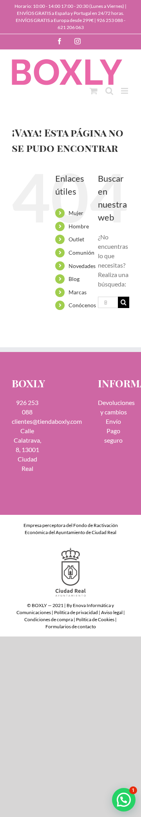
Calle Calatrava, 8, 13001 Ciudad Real (27, 449)
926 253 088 (110, 20)
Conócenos (82, 305)
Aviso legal (112, 612)
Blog (74, 278)
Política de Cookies (95, 619)
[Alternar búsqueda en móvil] (109, 91)
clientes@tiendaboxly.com (47, 421)
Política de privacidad (76, 612)
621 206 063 (71, 27)
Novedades (82, 266)
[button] (124, 800)
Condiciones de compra (48, 619)
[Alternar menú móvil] (125, 91)
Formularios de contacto (70, 626)
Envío (113, 421)
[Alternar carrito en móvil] (94, 91)
